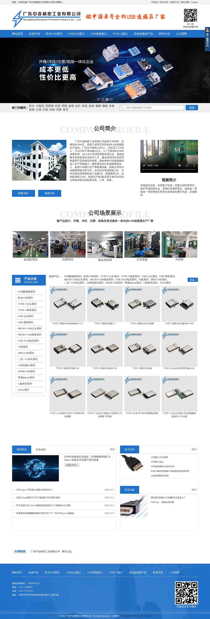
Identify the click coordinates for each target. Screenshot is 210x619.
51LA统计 (147, 616)
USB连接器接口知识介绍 (162, 466)
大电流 (40, 105)
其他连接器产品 (143, 33)
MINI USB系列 (24, 353)
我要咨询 (50, 193)
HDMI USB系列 (25, 371)
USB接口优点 (157, 462)
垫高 (84, 105)
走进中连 (34, 33)
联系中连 (164, 33)
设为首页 (164, 2)
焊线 (64, 105)
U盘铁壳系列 (23, 383)
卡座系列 (21, 347)
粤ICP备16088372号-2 (131, 616)
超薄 (71, 105)
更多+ (193, 280)
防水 (32, 105)
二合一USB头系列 (26, 359)
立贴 (45, 109)
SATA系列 (22, 389)
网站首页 (17, 33)
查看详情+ (23, 193)
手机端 (154, 2)
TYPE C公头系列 (25, 304)
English (194, 2)
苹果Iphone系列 (25, 377)
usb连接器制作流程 (160, 476)
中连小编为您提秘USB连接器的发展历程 (170, 471)
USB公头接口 (76, 33)
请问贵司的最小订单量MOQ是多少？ (168, 497)
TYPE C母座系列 (25, 310)
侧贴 (105, 105)
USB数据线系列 (25, 291)
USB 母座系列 (24, 322)
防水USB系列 (54, 33)
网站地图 (185, 2)
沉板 (59, 109)
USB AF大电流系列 (27, 340)
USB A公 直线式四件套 (162, 502)
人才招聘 (181, 33)
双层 (57, 105)
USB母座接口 (98, 33)
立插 (38, 109)
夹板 (112, 105)
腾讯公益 (67, 551)
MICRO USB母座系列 (28, 334)
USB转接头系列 (25, 365)
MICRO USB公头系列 (28, 328)
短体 (91, 105)
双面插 (49, 105)
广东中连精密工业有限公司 (45, 551)
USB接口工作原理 (159, 457)
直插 (32, 109)
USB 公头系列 (24, 316)
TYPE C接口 (120, 33)
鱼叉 (65, 109)
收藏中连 (174, 2)
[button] (98, 99)
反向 (78, 105)
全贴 (52, 109)
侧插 (98, 105)
